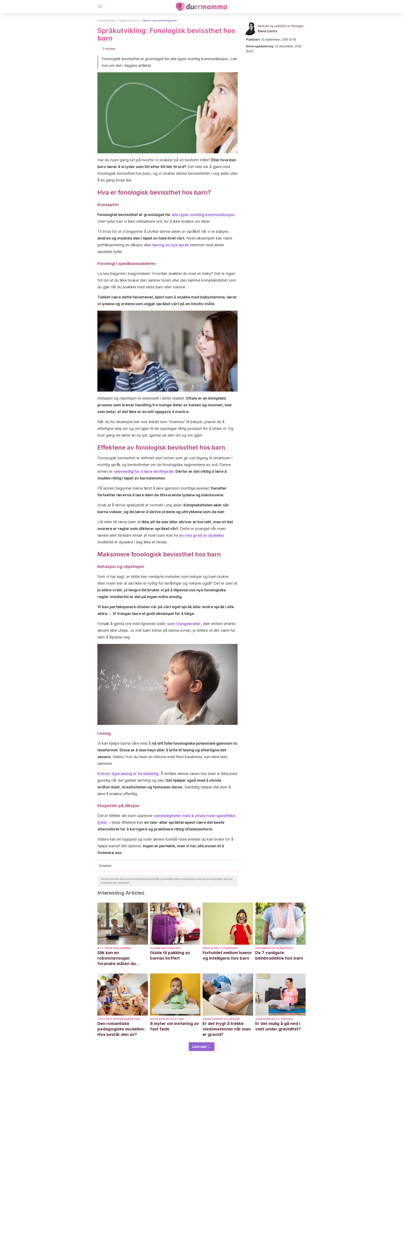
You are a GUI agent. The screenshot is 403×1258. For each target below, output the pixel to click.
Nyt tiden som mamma (114, 948)
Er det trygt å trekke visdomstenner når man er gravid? (227, 1029)
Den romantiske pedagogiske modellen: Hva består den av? (121, 1029)
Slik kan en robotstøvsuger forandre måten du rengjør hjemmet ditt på (121, 958)
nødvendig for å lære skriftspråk (143, 471)
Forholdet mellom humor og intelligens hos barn (227, 955)
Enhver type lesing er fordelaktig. (128, 773)
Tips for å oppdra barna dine (118, 1019)
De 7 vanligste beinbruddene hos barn (279, 955)
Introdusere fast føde (167, 1019)
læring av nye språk (170, 245)
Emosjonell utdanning (220, 948)
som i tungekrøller (184, 623)
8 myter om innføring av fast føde (174, 1026)
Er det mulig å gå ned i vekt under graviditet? (278, 1026)
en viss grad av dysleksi (201, 535)
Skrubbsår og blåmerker (274, 948)
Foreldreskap (106, 20)
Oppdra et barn (129, 20)
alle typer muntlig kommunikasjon (202, 214)
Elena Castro (267, 31)
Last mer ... (201, 1047)
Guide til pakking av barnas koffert (170, 955)
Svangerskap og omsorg (221, 1019)
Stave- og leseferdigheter (160, 20)
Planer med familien (165, 948)
